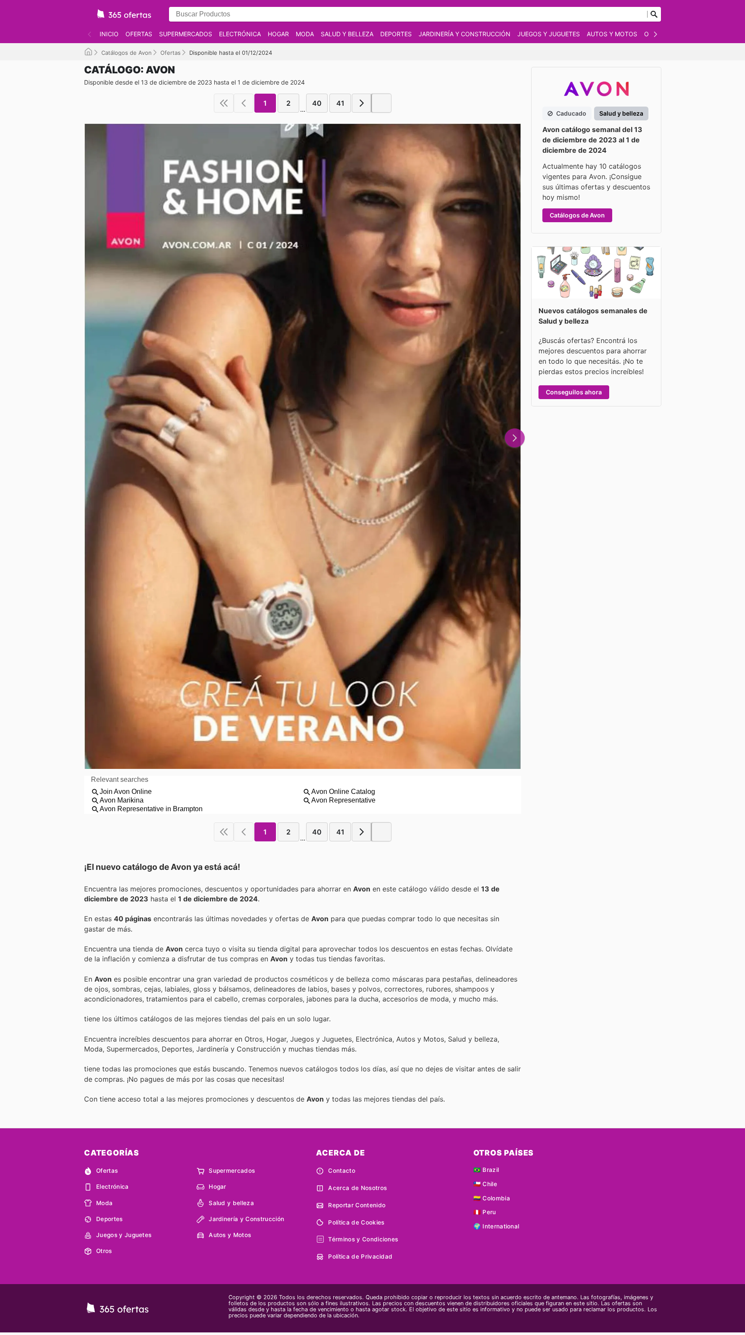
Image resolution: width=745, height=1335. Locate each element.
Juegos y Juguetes (548, 34)
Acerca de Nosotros (357, 1187)
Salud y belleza (347, 34)
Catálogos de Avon (126, 52)
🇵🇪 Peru (484, 1212)
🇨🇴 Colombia (491, 1198)
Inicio (109, 34)
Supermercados (185, 34)
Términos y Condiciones (363, 1239)
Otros (104, 1250)
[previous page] (244, 103)
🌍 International (496, 1226)
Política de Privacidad (360, 1256)
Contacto (341, 1170)
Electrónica (240, 34)
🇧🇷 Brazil (486, 1169)
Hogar (278, 34)
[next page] (362, 103)
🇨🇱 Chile (485, 1184)
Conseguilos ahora (574, 392)
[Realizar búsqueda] (654, 14)
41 (340, 103)
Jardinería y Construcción (464, 34)
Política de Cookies (356, 1222)
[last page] (381, 103)
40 (317, 103)
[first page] (224, 103)
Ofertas (138, 34)
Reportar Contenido (356, 1205)
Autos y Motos (612, 34)
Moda (305, 34)
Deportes (396, 34)
